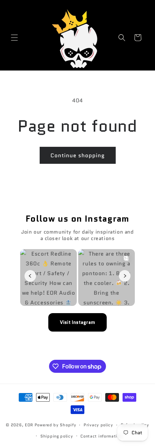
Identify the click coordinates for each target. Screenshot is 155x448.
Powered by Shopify (55, 425)
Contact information (101, 436)
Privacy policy (98, 425)
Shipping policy (56, 436)
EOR (29, 425)
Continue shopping (77, 155)
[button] (14, 38)
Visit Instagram (77, 322)
